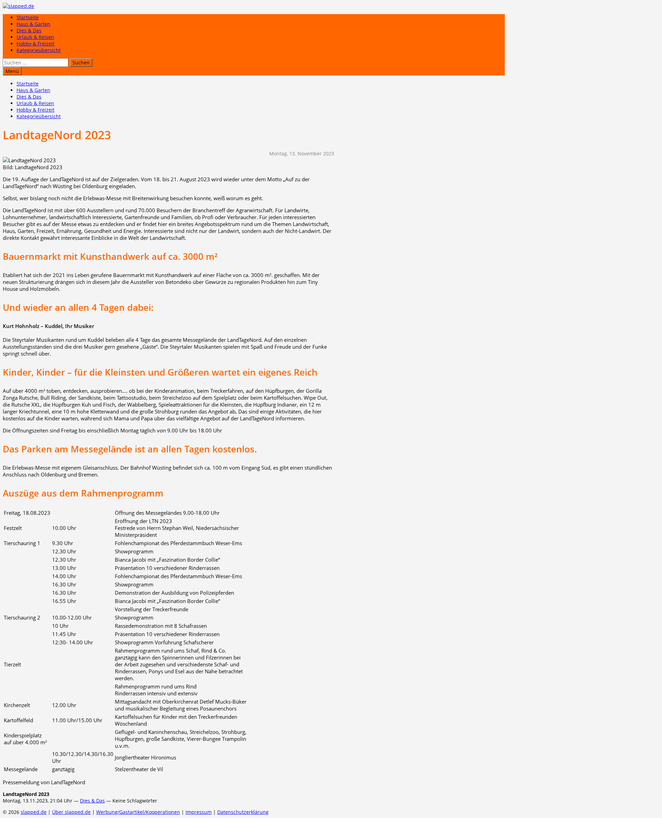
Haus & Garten (33, 24)
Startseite (28, 17)
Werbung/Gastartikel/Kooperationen (138, 812)
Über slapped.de (71, 812)
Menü (12, 71)
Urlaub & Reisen (35, 37)
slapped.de (34, 812)
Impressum (198, 812)
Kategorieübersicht (39, 50)
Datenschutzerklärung (243, 812)
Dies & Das (29, 30)
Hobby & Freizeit (35, 43)
